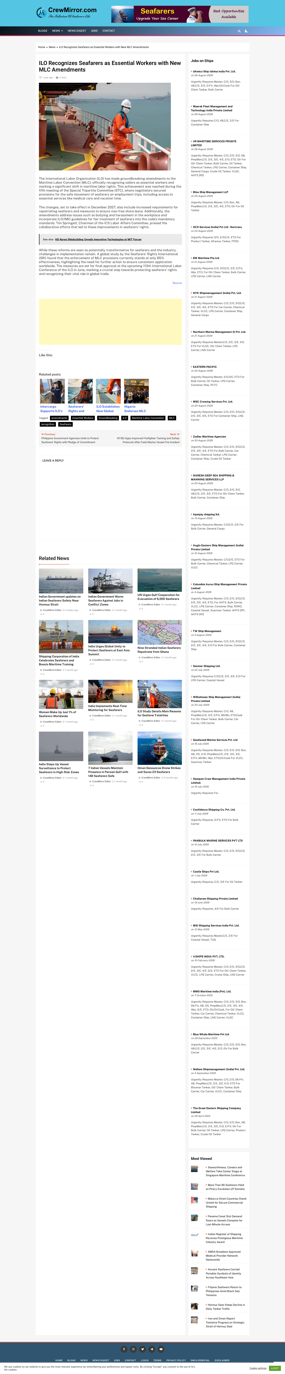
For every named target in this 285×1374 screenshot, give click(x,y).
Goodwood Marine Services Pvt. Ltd (215, 739)
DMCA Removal (200, 1360)
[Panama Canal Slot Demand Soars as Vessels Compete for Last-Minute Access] (199, 1216)
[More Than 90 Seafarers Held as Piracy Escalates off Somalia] (199, 1185)
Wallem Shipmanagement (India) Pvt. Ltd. (219, 1069)
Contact (109, 30)
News (56, 30)
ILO (125, 418)
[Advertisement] (110, 322)
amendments (59, 418)
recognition (47, 424)
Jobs (94, 30)
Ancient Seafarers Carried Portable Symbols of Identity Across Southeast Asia (223, 1273)
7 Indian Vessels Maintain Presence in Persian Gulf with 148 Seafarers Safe (108, 772)
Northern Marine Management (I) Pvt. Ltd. (219, 331)
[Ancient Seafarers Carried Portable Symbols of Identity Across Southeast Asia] (199, 1269)
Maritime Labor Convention (148, 418)
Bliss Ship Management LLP (210, 192)
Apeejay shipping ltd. (206, 514)
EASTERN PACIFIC (205, 366)
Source (177, 283)
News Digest (77, 30)
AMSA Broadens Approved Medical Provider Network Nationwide (223, 1255)
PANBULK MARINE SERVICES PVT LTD (218, 840)
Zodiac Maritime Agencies (209, 436)
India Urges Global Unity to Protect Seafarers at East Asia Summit (109, 650)
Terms (157, 1360)
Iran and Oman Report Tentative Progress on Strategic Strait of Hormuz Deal (225, 1322)
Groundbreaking (108, 418)
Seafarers (65, 424)
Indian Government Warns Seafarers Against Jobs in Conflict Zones (105, 600)
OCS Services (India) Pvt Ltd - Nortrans (217, 227)
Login (145, 1360)
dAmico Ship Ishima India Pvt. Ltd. (214, 71)
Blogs (42, 30)
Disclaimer (222, 1360)
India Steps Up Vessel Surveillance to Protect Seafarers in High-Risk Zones (59, 768)
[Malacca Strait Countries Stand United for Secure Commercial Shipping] (199, 1198)
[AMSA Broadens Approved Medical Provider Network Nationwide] (199, 1251)
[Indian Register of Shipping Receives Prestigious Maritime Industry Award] (199, 1234)
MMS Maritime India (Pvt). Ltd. (212, 991)
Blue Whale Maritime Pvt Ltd (211, 1034)
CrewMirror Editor (52, 610)
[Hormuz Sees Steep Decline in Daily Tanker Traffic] (199, 1304)
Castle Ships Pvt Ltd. (206, 871)
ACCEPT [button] (275, 1368)
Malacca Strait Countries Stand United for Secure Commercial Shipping (226, 1202)
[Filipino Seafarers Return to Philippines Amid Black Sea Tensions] (199, 1287)
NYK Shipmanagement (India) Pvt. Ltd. (217, 293)
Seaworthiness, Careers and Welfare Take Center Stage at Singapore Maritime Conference (225, 1171)
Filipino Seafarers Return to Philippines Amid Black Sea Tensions (224, 1291)
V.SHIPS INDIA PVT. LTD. (208, 956)
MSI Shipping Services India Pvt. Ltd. (216, 925)
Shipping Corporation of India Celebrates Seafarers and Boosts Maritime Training (59, 660)
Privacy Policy (176, 1360)
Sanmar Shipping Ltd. (206, 666)
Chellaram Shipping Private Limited (215, 898)
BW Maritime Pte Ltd (206, 258)
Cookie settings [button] (258, 1368)
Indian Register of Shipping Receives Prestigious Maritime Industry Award (224, 1238)
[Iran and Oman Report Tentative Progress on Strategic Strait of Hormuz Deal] (199, 1318)
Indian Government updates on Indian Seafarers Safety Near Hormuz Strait (60, 600)
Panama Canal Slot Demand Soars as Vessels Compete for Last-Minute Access (224, 1220)
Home (59, 1360)
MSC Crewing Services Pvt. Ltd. (213, 401)
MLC (172, 418)
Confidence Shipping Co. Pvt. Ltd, (214, 809)
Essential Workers (82, 418)
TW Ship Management (207, 631)
